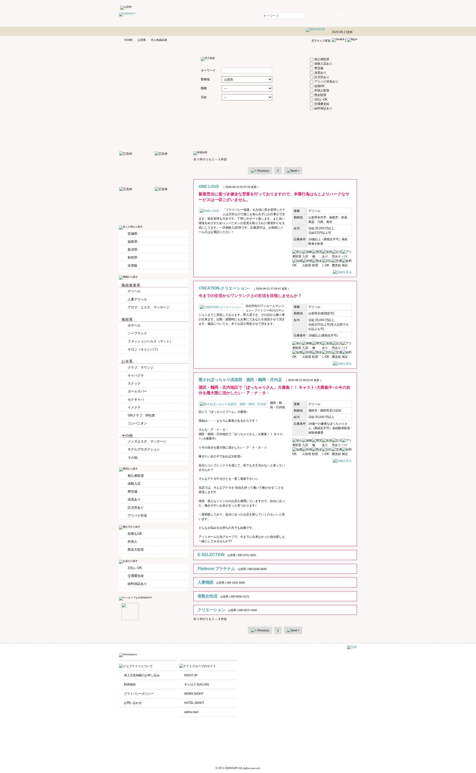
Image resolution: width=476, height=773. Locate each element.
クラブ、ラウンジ (140, 367)
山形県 (142, 39)
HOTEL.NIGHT (194, 703)
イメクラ (134, 407)
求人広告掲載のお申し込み (142, 675)
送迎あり (320, 72)
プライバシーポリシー (139, 693)
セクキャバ (136, 399)
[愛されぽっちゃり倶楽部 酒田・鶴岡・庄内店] (342, 461)
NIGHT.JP (190, 675)
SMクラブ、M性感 (141, 415)
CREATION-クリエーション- (224, 288)
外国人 (132, 541)
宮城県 (132, 234)
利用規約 (130, 684)
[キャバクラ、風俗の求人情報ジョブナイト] (127, 13)
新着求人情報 (244, 15)
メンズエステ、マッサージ (147, 441)
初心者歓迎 (321, 59)
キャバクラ (136, 375)
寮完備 (318, 68)
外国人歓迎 (321, 90)
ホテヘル (134, 325)
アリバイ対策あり (326, 81)
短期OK (319, 86)
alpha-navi (191, 712)
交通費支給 (321, 104)
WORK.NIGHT (193, 693)
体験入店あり (323, 63)
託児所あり (321, 77)
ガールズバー (137, 391)
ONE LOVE (209, 186)
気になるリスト (201, 15)
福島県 (132, 241)
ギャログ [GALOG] (196, 684)
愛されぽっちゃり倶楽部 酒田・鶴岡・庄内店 (240, 380)
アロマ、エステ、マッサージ (149, 307)
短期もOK (135, 533)
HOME (128, 39)
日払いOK (320, 99)
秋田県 (132, 257)
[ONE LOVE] (342, 272)
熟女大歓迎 (136, 549)
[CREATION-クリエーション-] (342, 363)
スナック (134, 383)
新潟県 (132, 249)
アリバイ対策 (137, 515)
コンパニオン (137, 423)
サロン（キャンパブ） (144, 349)
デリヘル (134, 291)
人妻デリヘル (137, 299)
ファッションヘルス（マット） (150, 341)
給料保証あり (323, 108)
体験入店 (134, 483)
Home (179, 15)
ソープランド (137, 333)
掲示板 (223, 15)
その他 (132, 457)
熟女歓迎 (320, 95)
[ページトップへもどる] (352, 647)
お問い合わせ (133, 703)
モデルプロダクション (144, 449)
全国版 (132, 265)
